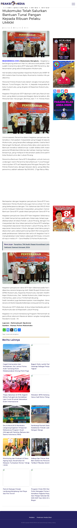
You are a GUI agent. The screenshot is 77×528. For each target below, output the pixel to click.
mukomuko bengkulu (12, 334)
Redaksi (32, 517)
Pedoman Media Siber (44, 517)
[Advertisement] (30, 185)
